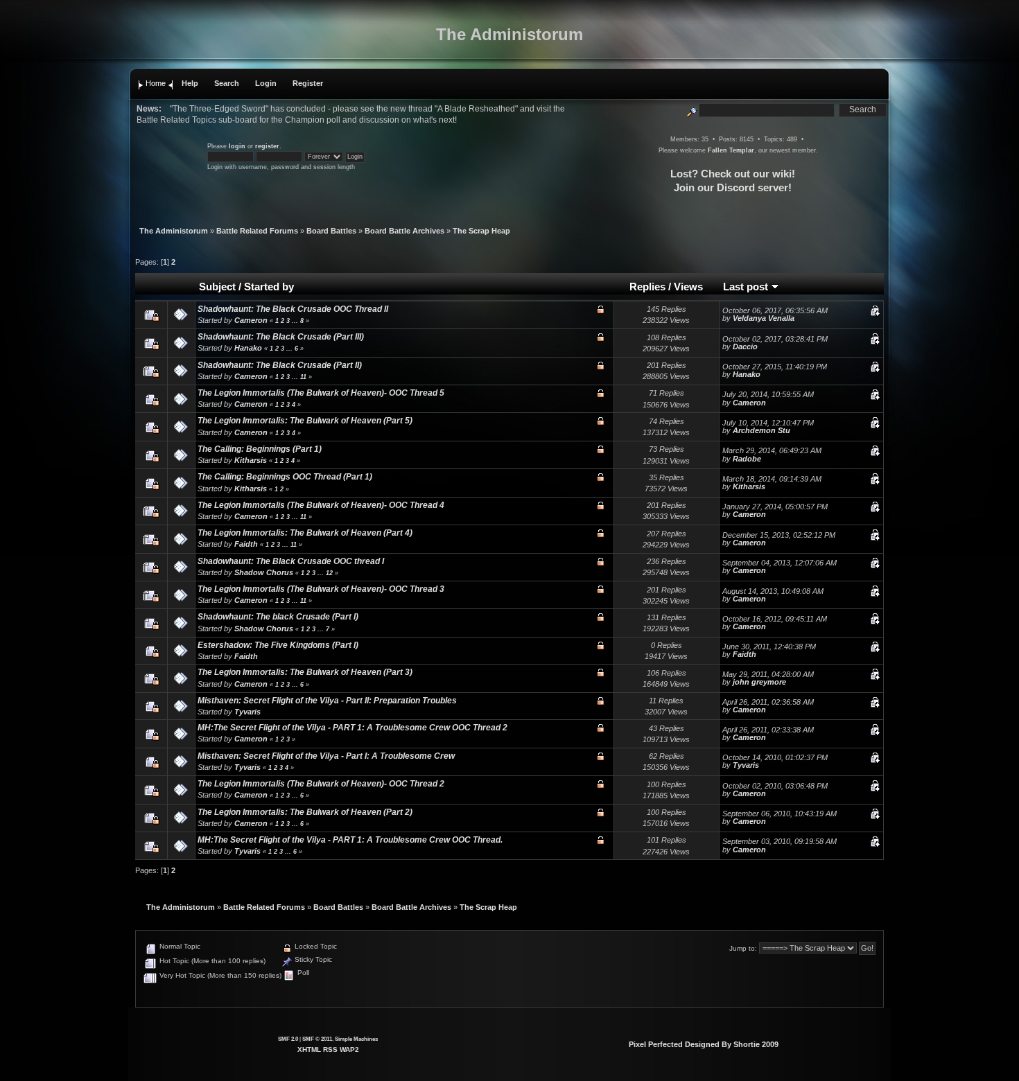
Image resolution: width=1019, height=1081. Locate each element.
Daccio (745, 346)
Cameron (251, 320)
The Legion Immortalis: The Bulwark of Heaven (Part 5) (305, 420)
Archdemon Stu (761, 430)
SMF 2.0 (288, 1038)
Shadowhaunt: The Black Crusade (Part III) (281, 337)
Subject (217, 286)
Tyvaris (247, 712)
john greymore (759, 682)
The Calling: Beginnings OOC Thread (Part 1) (285, 477)
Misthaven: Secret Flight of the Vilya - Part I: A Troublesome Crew (326, 756)
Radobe (747, 459)
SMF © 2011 (317, 1038)
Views (688, 286)
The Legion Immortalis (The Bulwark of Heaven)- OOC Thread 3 (321, 589)
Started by (269, 286)
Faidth (246, 544)
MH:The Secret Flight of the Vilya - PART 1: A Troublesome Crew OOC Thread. (350, 840)
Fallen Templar (731, 150)
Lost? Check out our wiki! (732, 173)
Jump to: (743, 948)
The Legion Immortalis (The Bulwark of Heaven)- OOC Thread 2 (321, 784)
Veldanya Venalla (763, 318)
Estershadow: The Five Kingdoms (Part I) (278, 645)
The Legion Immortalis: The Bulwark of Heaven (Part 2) (305, 812)
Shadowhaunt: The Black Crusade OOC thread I (291, 561)
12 (329, 573)
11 (303, 376)
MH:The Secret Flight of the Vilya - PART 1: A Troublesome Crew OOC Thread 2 (352, 727)
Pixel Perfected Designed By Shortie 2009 (703, 1044)
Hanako (248, 348)
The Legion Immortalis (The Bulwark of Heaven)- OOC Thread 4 (321, 505)
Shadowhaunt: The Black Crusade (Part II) (280, 365)
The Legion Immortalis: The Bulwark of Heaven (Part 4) (305, 533)
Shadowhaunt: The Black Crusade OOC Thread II (293, 309)
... (296, 320)
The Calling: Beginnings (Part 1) (260, 449)
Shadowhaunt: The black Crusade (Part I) (278, 617)
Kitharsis (250, 460)
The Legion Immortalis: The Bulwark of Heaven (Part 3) (305, 672)
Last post (747, 286)
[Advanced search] (692, 109)
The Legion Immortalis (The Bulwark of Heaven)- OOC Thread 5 (321, 393)
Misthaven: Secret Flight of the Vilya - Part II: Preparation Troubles (327, 700)
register (267, 146)
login (237, 146)
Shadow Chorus (263, 572)
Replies (647, 286)
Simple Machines (356, 1038)
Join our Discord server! (733, 187)
